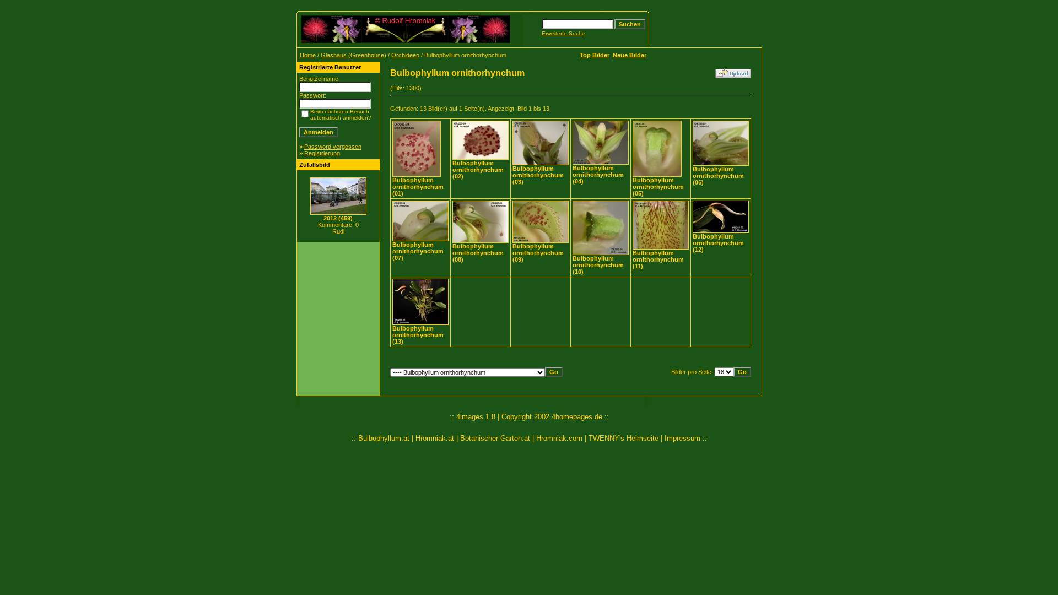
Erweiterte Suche (563, 33)
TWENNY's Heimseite (623, 438)
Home (308, 55)
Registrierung (322, 153)
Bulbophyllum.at (383, 438)
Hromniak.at (434, 438)
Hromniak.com (559, 438)
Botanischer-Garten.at (495, 438)
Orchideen (405, 55)
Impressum (682, 438)
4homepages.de (577, 417)
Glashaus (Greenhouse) (353, 55)
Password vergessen (332, 146)
